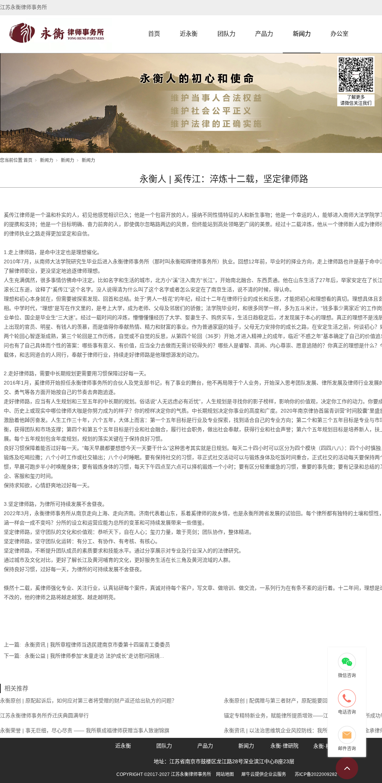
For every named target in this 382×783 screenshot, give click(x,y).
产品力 (264, 34)
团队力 (226, 34)
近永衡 (189, 34)
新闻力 (302, 34)
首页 (154, 34)
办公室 (339, 34)
